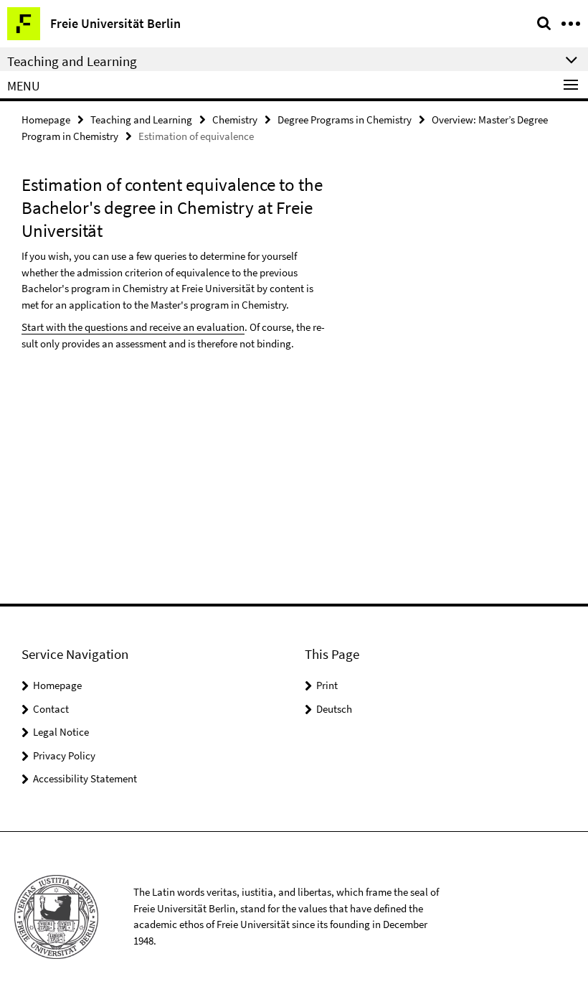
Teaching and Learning (141, 119)
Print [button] (327, 685)
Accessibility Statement (85, 778)
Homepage (46, 119)
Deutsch (334, 709)
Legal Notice (61, 732)
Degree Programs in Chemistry (345, 119)
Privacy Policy (64, 755)
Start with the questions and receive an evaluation (133, 327)
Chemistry (234, 119)
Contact (51, 709)
